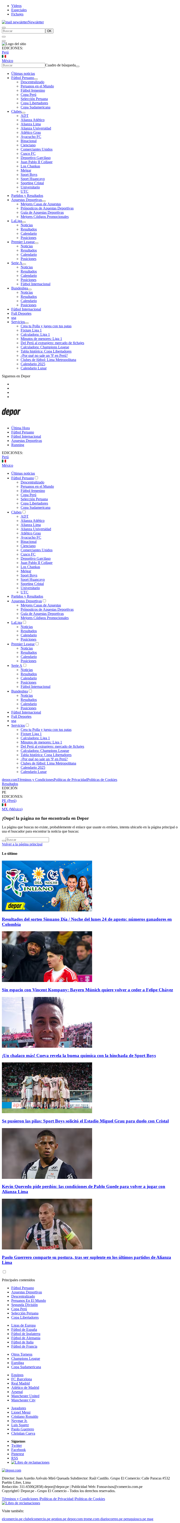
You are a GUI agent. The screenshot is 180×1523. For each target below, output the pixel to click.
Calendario (29, 233)
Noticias (27, 225)
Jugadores (18, 1408)
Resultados (29, 229)
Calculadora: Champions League (45, 347)
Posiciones (28, 238)
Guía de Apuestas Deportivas (42, 212)
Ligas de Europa (23, 1325)
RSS (14, 1458)
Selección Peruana (34, 99)
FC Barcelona (21, 1379)
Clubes (16, 111)
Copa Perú (28, 95)
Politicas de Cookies (102, 780)
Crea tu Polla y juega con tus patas (46, 326)
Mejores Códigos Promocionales (45, 217)
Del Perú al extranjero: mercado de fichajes (52, 343)
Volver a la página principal (22, 844)
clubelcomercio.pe (36, 1519)
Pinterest (17, 1454)
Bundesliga (19, 288)
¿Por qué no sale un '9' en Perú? (44, 355)
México (7, 61)
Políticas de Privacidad (70, 780)
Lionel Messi (20, 1412)
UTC (24, 191)
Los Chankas (30, 166)
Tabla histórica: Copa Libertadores (46, 351)
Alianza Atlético (33, 120)
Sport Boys (29, 175)
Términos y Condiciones (35, 780)
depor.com (9, 780)
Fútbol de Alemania (25, 1338)
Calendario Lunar (34, 368)
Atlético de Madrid (25, 1387)
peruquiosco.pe (135, 1519)
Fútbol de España (24, 1330)
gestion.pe (58, 1519)
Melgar (26, 170)
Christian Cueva (23, 1433)
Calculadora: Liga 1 (35, 334)
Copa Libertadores (34, 103)
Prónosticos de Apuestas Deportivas (47, 208)
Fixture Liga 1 (31, 330)
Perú (5, 52)
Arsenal (17, 1392)
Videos (16, 6)
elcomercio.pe (12, 1519)
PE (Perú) (9, 801)
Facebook (18, 1450)
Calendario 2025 (33, 364)
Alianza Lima (31, 124)
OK (49, 31)
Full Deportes (21, 313)
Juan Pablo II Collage (36, 162)
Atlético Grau (31, 132)
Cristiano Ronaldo (24, 1416)
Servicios (18, 322)
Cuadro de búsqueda (60, 65)
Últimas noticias (23, 74)
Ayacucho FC (31, 137)
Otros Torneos (21, 1354)
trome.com (91, 1519)
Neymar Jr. (19, 1421)
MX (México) (12, 809)
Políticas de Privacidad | (57, 1499)
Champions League (25, 1359)
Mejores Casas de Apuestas (41, 204)
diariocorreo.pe (111, 1519)
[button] (90, 792)
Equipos (17, 1375)
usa (13, 318)
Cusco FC (28, 153)
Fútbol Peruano (22, 78)
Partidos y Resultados (27, 196)
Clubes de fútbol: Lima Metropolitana (48, 360)
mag (150, 1519)
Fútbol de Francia (24, 1346)
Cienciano (28, 145)
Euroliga (17, 1363)
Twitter (16, 1445)
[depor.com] (11, 420)
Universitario (30, 187)
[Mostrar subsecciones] (36, 79)
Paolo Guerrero (22, 1429)
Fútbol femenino (33, 90)
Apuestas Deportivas (26, 200)
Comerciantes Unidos (36, 149)
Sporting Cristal (32, 183)
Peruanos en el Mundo (37, 86)
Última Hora (20, 428)
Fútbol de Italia (22, 1342)
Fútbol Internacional (35, 284)
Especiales (19, 10)
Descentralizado (32, 82)
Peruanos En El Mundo (28, 1301)
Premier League (23, 242)
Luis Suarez (20, 1425)
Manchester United (25, 1396)
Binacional (29, 141)
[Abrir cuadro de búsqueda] (4, 27)
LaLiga (16, 221)
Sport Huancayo (33, 179)
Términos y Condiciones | (21, 1499)
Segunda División (24, 1305)
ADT (25, 116)
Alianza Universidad (36, 128)
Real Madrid (20, 1383)
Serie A (16, 263)
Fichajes (17, 14)
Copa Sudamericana (35, 107)
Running (17, 445)
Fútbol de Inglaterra (25, 1334)
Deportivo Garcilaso (36, 158)
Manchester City (23, 1400)
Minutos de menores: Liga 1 (41, 339)
